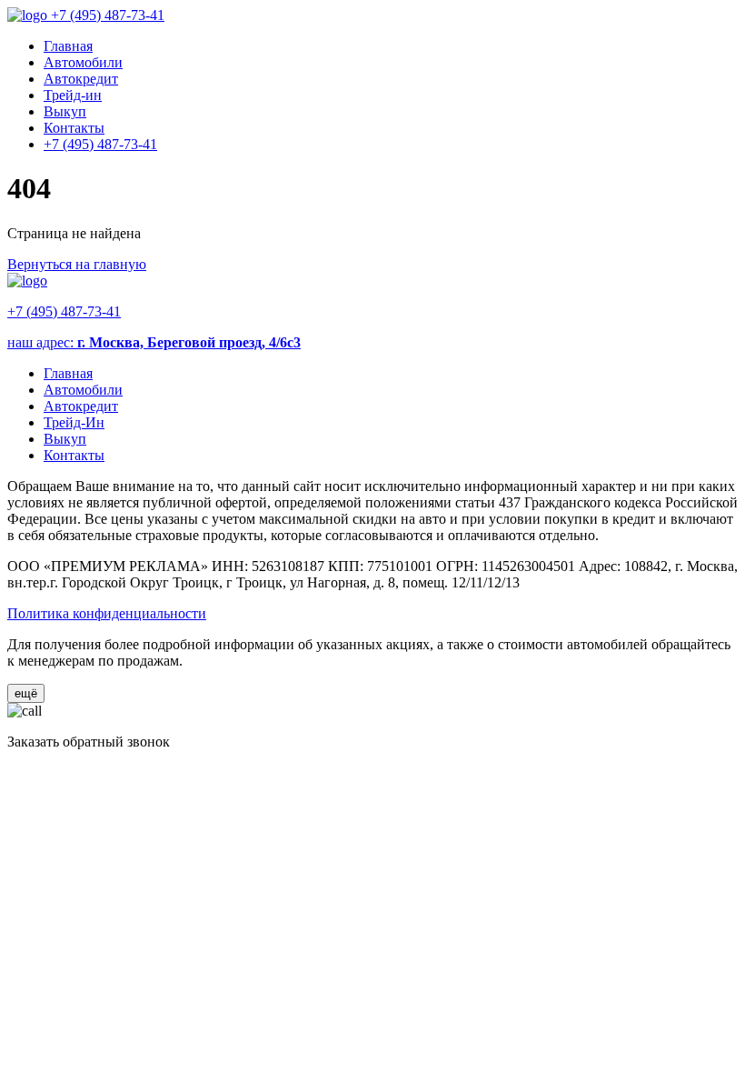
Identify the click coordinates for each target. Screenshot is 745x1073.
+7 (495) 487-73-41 (107, 15)
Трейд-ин (73, 95)
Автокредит (81, 78)
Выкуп (65, 111)
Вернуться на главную (76, 264)
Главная (68, 46)
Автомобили (83, 62)
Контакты (74, 127)
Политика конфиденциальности (106, 613)
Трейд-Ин (74, 422)
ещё (26, 693)
